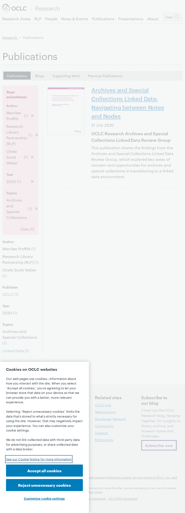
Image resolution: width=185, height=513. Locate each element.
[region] (44, 437)
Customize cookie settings (44, 498)
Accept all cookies (44, 470)
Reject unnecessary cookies (44, 485)
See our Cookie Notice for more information (39, 459)
